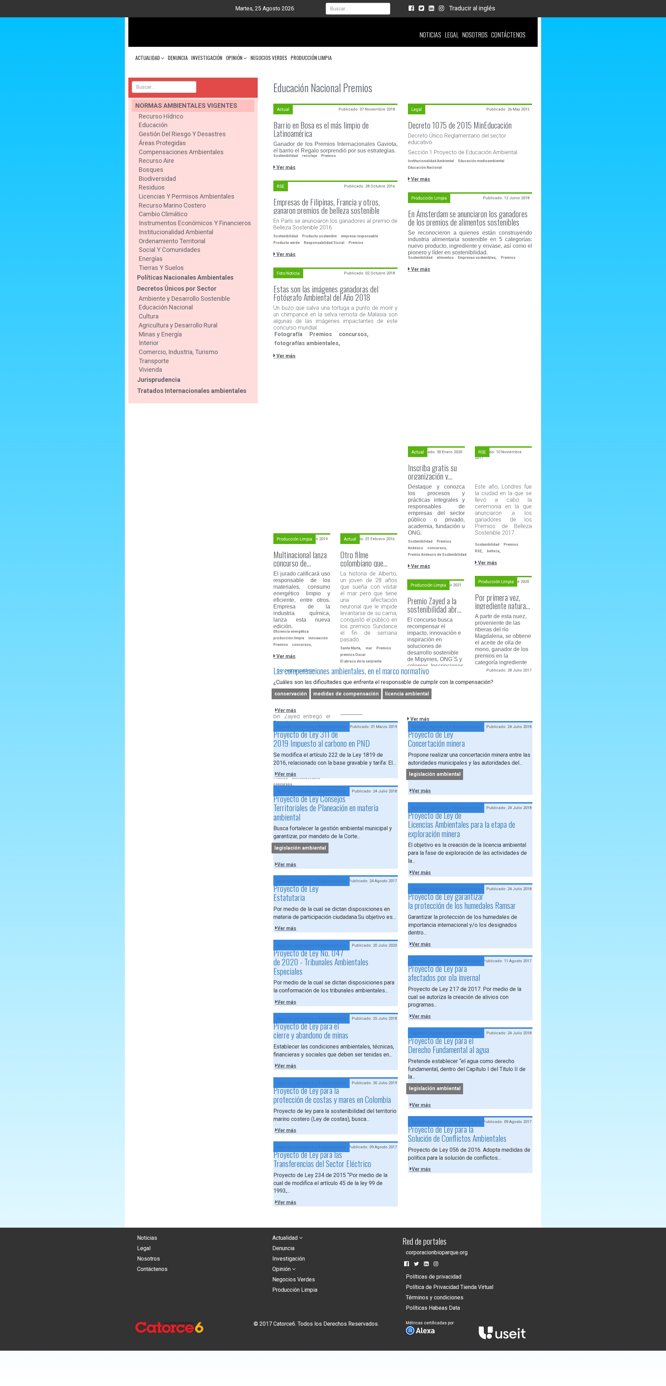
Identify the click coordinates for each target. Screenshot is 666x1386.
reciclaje (309, 156)
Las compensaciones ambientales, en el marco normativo (351, 670)
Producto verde (286, 243)
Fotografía (288, 334)
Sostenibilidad (285, 156)
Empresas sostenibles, (477, 258)
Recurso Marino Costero (172, 205)
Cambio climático (163, 214)
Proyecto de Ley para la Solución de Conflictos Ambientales (457, 1133)
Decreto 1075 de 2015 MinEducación (460, 125)
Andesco (415, 548)
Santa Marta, (350, 648)
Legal (452, 34)
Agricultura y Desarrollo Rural (178, 325)
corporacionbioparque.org (437, 1252)
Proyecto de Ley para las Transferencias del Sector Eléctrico (322, 1158)
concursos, (353, 334)
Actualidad (148, 57)
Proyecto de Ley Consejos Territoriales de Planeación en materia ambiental (325, 807)
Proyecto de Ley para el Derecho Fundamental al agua (448, 1044)
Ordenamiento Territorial (172, 241)
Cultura (149, 316)
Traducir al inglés (472, 8)
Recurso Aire (156, 160)
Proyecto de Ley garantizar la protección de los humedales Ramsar (462, 900)
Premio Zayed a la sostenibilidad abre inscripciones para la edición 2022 (433, 604)
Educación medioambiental (481, 161)
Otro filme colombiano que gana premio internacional (361, 558)
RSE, (479, 551)
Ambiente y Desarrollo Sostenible (184, 298)
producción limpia (288, 638)
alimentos (445, 258)
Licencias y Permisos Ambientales (186, 196)
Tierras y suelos (161, 267)
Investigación (206, 57)
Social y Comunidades (169, 249)
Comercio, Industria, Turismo (178, 352)
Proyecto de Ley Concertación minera (436, 738)
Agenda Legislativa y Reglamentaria (311, 727)
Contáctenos (508, 34)
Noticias (430, 34)
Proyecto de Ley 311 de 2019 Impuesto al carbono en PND (321, 738)
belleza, (494, 551)
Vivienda (150, 369)
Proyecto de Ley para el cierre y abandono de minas (310, 1030)
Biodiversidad (157, 178)
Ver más (285, 167)
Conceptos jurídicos (296, 670)
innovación (318, 638)
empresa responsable (359, 236)
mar (369, 648)
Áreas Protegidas (162, 143)
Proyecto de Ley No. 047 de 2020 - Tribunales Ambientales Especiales (320, 961)
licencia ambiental (407, 694)
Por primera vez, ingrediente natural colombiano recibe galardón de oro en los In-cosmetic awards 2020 (501, 601)
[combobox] (358, 9)
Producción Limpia (311, 57)
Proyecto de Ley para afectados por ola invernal (444, 972)
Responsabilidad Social (324, 243)
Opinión (235, 57)
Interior (149, 342)
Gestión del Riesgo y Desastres (182, 134)
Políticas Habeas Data (433, 1308)
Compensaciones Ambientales (181, 152)
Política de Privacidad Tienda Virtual (449, 1287)
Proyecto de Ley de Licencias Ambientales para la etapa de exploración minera (461, 824)
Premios (328, 156)
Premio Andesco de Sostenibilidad (437, 554)
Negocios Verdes (268, 57)
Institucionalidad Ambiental (176, 232)
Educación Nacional (166, 307)
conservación (290, 694)
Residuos (152, 187)
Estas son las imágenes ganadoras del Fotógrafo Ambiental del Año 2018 (325, 292)
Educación (153, 125)
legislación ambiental (435, 774)
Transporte (154, 361)
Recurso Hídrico (161, 116)
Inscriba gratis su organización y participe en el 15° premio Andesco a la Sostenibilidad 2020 (435, 471)
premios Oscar (353, 655)
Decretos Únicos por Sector (176, 288)
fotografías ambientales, (307, 343)
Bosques (151, 169)
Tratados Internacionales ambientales (191, 390)
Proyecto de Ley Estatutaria (295, 892)
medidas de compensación (346, 694)
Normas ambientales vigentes (186, 105)
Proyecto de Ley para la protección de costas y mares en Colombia (332, 1094)
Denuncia (178, 57)
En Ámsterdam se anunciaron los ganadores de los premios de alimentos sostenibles (468, 217)
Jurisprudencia (158, 379)
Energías (151, 258)
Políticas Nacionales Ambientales (185, 277)
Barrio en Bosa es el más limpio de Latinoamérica (321, 129)
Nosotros (475, 34)
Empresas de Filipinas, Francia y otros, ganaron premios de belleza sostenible (326, 206)
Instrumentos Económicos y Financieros (195, 223)
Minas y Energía (160, 334)
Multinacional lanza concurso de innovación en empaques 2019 (300, 558)
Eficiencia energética (291, 631)
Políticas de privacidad (433, 1276)
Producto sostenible (319, 236)
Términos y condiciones (434, 1297)
